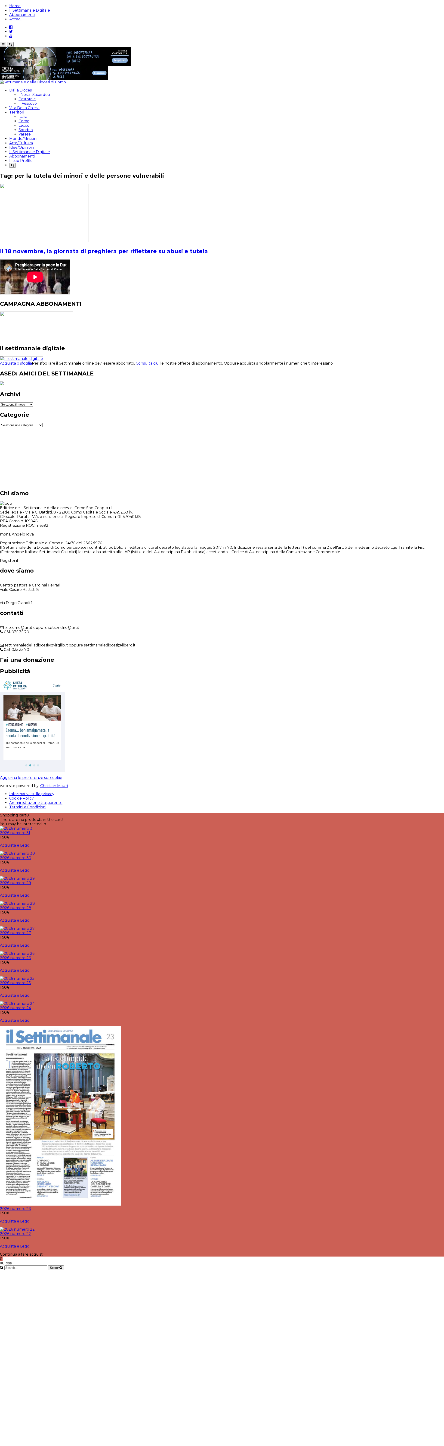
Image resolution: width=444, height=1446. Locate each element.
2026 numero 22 (15, 1234)
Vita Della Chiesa (24, 108)
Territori (16, 112)
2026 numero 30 (15, 858)
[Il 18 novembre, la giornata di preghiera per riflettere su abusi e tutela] (44, 241)
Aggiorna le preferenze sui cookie (31, 777)
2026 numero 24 (15, 1008)
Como (23, 121)
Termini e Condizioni (27, 807)
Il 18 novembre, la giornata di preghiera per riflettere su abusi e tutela (104, 251)
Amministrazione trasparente (35, 802)
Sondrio (25, 130)
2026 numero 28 (15, 908)
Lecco (23, 125)
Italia (22, 116)
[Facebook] (10, 27)
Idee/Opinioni (21, 147)
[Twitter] (11, 31)
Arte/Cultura (21, 143)
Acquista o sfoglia (16, 363)
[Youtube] (10, 36)
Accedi (15, 19)
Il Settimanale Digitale (29, 10)
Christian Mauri (54, 786)
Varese (24, 134)
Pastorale (27, 99)
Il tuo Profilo (21, 160)
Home (15, 6)
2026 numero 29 (15, 883)
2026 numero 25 (15, 983)
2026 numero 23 (15, 1209)
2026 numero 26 (15, 958)
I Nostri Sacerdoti (34, 94)
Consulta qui (147, 363)
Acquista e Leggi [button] (15, 845)
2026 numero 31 (15, 833)
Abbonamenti (22, 15)
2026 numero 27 (15, 933)
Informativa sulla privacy (31, 794)
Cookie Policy (21, 798)
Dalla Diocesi (20, 90)
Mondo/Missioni (23, 138)
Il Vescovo (27, 103)
